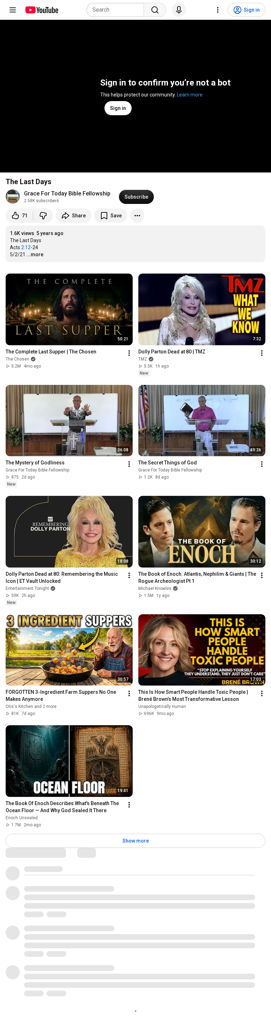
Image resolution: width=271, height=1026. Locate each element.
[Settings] (217, 10)
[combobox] (117, 10)
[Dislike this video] (43, 216)
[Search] (155, 10)
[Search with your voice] (179, 10)
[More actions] (137, 216)
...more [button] (34, 254)
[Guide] (12, 10)
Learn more (190, 95)
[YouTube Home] (41, 10)
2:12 (26, 247)
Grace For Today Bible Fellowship (67, 193)
